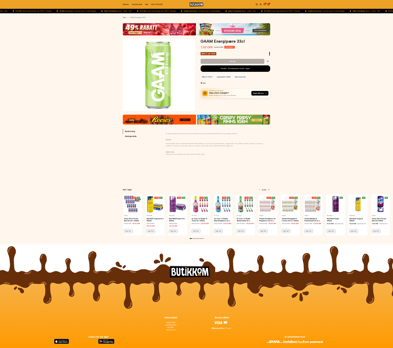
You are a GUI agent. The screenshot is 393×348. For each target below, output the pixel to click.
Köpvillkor (170, 327)
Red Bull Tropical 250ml (356, 220)
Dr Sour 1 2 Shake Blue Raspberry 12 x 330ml (222, 220)
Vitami (261, 215)
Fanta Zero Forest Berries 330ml (379, 220)
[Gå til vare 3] (194, 238)
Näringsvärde (131, 136)
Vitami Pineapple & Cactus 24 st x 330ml (290, 220)
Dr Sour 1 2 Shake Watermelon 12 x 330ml (243, 220)
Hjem (124, 17)
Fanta (126, 215)
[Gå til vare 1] (191, 238)
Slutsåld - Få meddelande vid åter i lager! (235, 68)
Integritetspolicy (171, 325)
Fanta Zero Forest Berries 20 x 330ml (131, 220)
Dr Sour (194, 215)
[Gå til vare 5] (197, 238)
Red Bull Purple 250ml (333, 220)
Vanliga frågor (171, 322)
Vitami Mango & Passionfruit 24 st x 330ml (312, 220)
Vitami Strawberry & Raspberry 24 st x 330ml (267, 220)
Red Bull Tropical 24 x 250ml (155, 220)
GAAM (228, 77)
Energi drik (242, 77)
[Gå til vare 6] (198, 238)
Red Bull (149, 215)
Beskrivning (130, 131)
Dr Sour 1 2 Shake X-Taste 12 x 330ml (200, 220)
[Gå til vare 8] (201, 238)
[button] (267, 61)
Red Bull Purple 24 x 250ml (177, 220)
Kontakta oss (171, 330)
